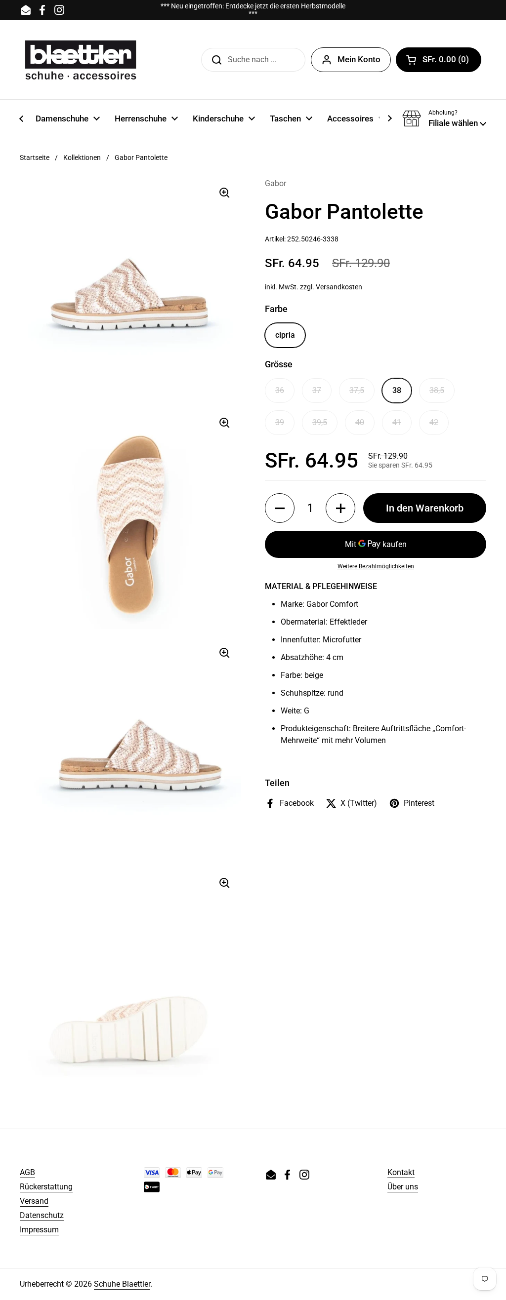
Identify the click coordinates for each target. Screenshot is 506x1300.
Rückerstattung (46, 1186)
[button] (438, 59)
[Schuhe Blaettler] (80, 59)
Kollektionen (82, 157)
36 (279, 390)
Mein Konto (358, 59)
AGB (27, 1172)
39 (279, 422)
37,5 (356, 390)
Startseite (34, 157)
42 (433, 422)
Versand (34, 1201)
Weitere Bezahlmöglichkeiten (375, 566)
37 (316, 390)
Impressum (39, 1229)
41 (396, 422)
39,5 (319, 422)
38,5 (436, 390)
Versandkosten (339, 287)
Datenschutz (42, 1215)
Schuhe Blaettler (122, 1284)
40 (359, 422)
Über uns (402, 1186)
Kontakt (401, 1172)
